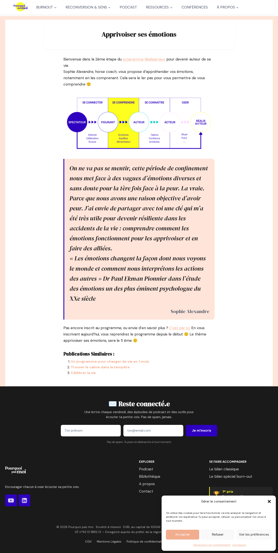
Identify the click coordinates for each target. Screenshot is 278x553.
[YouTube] (11, 500)
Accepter (182, 534)
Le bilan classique (224, 469)
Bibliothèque (149, 476)
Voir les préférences (254, 534)
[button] (269, 501)
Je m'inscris (201, 430)
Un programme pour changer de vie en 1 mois (110, 361)
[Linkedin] (24, 500)
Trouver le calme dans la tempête (100, 367)
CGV (88, 541)
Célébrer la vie (83, 372)
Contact (146, 491)
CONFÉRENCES (195, 7)
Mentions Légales (109, 541)
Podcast (146, 469)
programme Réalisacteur (144, 59)
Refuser (217, 534)
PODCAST (128, 7)
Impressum (239, 545)
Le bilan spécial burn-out (230, 476)
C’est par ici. (179, 327)
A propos (147, 483)
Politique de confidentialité (146, 541)
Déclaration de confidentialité (211, 545)
